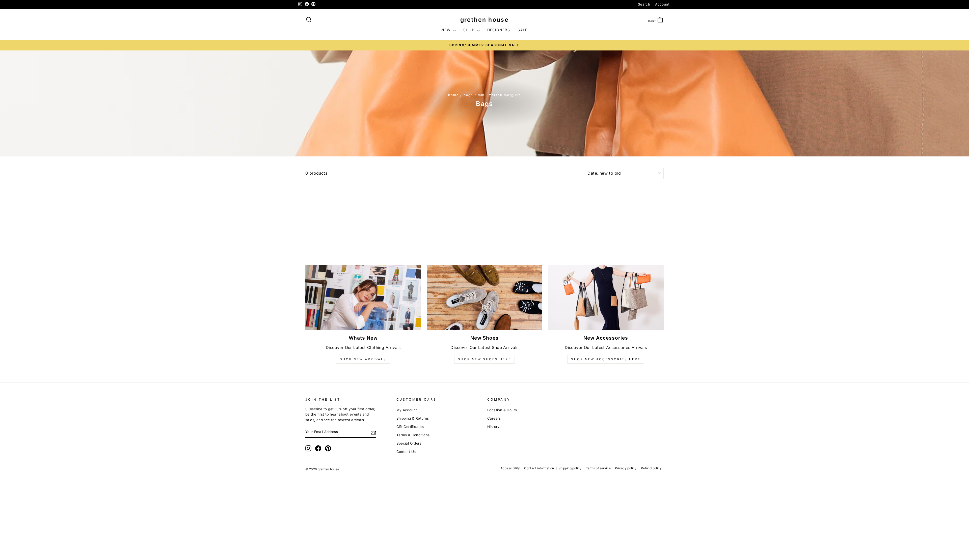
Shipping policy (570, 468)
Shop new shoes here (484, 359)
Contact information (539, 468)
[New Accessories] (606, 297)
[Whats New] (363, 297)
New (446, 30)
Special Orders (409, 443)
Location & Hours (502, 410)
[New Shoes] (485, 297)
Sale (523, 30)
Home (453, 95)
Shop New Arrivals (363, 359)
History (493, 427)
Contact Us (406, 452)
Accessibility (510, 468)
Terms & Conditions (413, 435)
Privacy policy (626, 468)
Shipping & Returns (412, 418)
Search (644, 4)
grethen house (484, 19)
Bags (468, 95)
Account (662, 4)
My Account (406, 410)
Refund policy (651, 468)
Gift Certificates (410, 427)
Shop (469, 30)
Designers (498, 30)
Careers (494, 418)
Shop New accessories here (605, 359)
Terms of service (598, 468)
